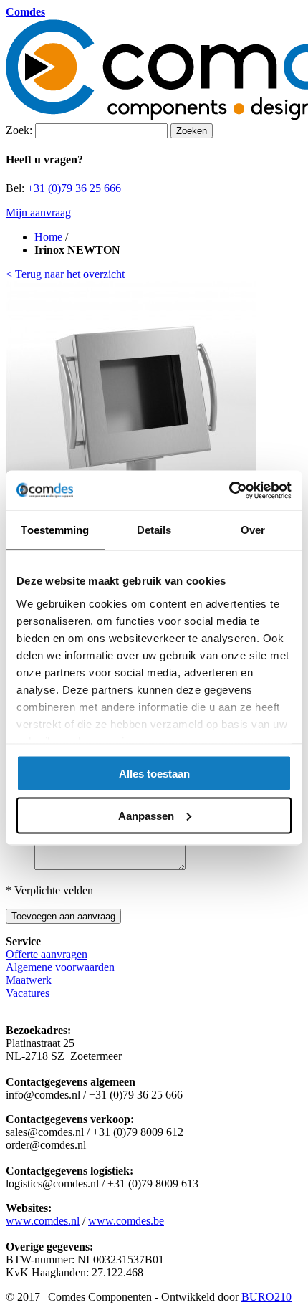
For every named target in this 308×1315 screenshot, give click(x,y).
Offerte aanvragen (46, 954)
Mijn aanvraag (38, 212)
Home (48, 237)
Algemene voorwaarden (60, 967)
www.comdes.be (126, 1221)
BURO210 (266, 1297)
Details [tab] (154, 530)
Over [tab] (253, 530)
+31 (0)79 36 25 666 (74, 188)
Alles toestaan (154, 774)
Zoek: (19, 130)
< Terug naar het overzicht (65, 274)
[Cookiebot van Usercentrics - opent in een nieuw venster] (229, 490)
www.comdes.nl (43, 1221)
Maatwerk (29, 980)
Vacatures (27, 993)
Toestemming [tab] (55, 530)
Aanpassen (146, 815)
